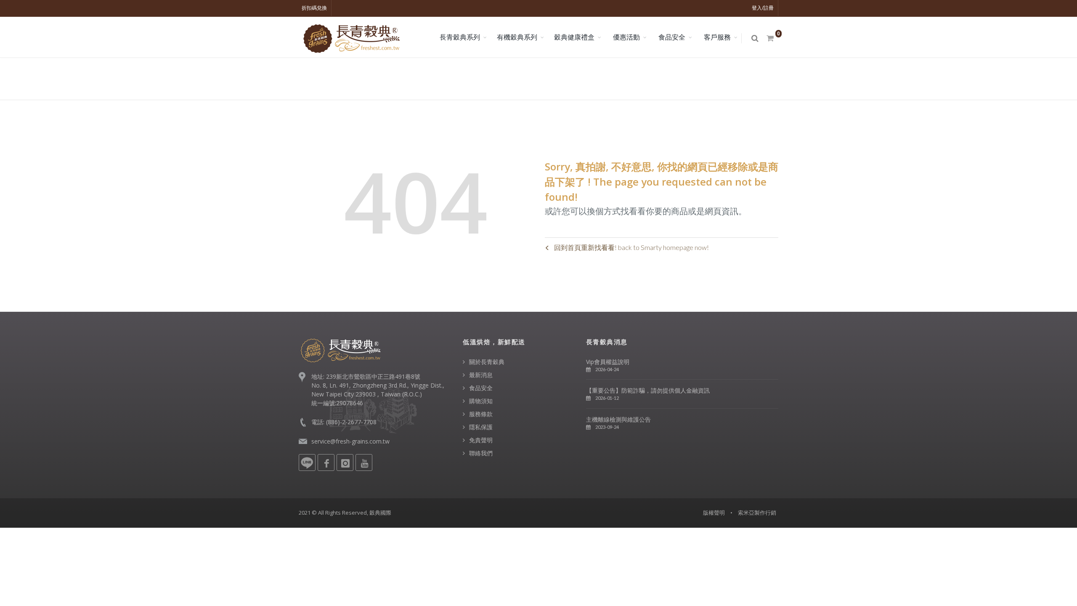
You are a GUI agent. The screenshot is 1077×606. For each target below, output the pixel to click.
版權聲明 (714, 512)
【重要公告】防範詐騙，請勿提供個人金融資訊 (648, 390)
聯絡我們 (481, 453)
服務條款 (481, 414)
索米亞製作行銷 (757, 512)
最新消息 (481, 375)
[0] (770, 38)
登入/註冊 (763, 7)
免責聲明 (481, 440)
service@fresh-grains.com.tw (350, 441)
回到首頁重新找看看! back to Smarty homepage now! (631, 247)
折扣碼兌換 (314, 7)
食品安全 (671, 37)
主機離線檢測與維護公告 (618, 419)
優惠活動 (626, 37)
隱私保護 (481, 427)
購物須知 (481, 401)
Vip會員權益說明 (607, 362)
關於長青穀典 (486, 362)
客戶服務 (717, 37)
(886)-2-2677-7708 (351, 422)
